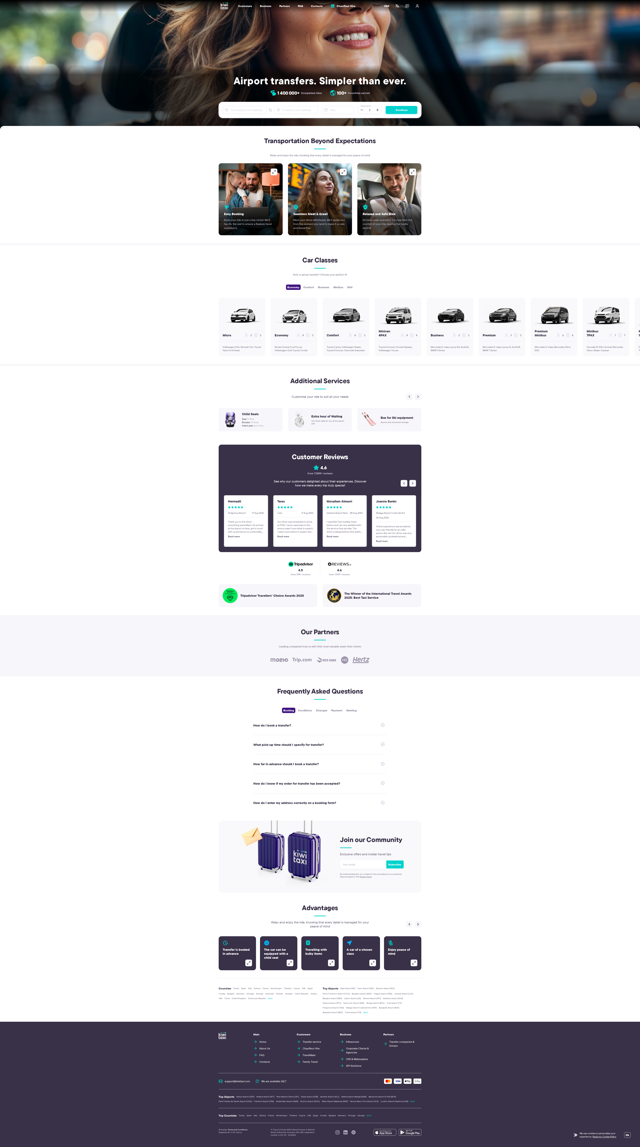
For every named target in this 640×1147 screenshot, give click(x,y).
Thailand (288, 988)
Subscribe (394, 864)
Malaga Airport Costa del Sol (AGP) (361, 1007)
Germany (240, 993)
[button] (270, 110)
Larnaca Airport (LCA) (403, 993)
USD (386, 6)
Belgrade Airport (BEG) (333, 1012)
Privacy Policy (366, 876)
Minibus (338, 287)
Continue (402, 110)
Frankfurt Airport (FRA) (264, 1101)
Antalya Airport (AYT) (265, 1096)
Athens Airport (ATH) (372, 998)
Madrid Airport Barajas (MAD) (354, 1096)
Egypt (310, 988)
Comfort (308, 287)
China (227, 998)
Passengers (365, 106)
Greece (257, 988)
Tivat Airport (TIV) (394, 1003)
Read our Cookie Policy (604, 1136)
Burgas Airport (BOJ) (375, 1003)
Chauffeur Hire (346, 6)
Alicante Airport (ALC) (329, 1096)
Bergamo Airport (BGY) (362, 993)
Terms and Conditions (237, 1129)
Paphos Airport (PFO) (332, 1003)
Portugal (250, 993)
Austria (314, 993)
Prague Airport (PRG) (383, 993)
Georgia (259, 993)
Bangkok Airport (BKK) (332, 998)
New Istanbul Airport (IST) (287, 1096)
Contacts (317, 6)
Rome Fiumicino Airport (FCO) (336, 993)
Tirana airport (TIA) (353, 1012)
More (270, 998)
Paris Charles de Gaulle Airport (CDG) (235, 1101)
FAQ (300, 6)
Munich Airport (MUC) (310, 1101)
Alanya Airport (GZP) (245, 1096)
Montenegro (276, 988)
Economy (293, 287)
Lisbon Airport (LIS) (352, 998)
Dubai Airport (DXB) (309, 1096)
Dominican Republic (257, 998)
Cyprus (297, 988)
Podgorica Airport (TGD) (333, 1007)
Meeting (351, 710)
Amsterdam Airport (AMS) (287, 1101)
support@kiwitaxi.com (237, 1081)
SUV (350, 287)
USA (220, 998)
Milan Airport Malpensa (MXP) (335, 1101)
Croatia (222, 993)
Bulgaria (230, 993)
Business (323, 287)
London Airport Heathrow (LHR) (394, 1101)
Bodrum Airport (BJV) (385, 988)
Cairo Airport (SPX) (365, 988)
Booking (288, 710)
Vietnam (279, 993)
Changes (321, 710)
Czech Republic (302, 993)
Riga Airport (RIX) (347, 988)
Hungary (289, 993)
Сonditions (305, 710)
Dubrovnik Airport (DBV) (353, 1003)
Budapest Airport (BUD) (389, 1007)
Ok (627, 1135)
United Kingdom (239, 998)
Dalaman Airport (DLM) (393, 998)
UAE (304, 988)
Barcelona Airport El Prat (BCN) (382, 1096)
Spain (243, 988)
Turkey (236, 988)
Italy (250, 988)
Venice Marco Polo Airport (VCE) (364, 1101)
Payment (336, 710)
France (265, 988)
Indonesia (269, 993)
